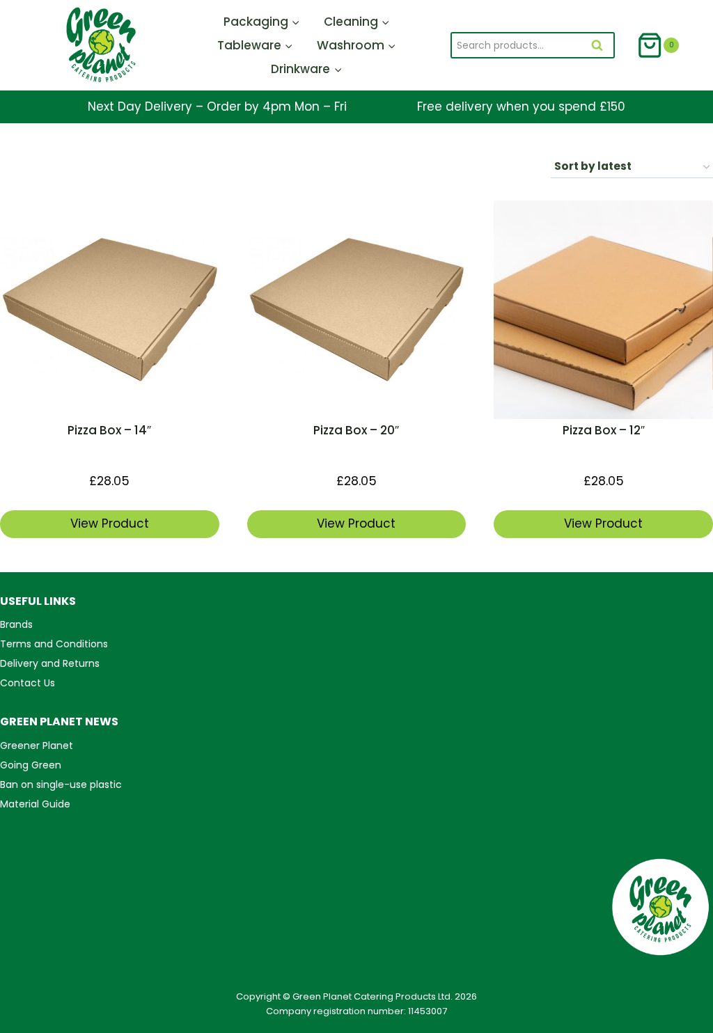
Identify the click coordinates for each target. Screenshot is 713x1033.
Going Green (30, 765)
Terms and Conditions (54, 644)
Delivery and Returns (50, 663)
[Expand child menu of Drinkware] (306, 69)
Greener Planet (36, 745)
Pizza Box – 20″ (356, 430)
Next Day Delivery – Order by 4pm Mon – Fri (217, 106)
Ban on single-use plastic (61, 784)
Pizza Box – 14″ (109, 430)
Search (601, 46)
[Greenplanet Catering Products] (101, 45)
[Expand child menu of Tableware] (255, 45)
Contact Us (27, 683)
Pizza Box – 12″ (604, 430)
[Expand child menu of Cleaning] (357, 21)
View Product (109, 523)
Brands (16, 624)
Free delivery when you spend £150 (521, 106)
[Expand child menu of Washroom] (356, 45)
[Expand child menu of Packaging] (262, 21)
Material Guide (35, 804)
